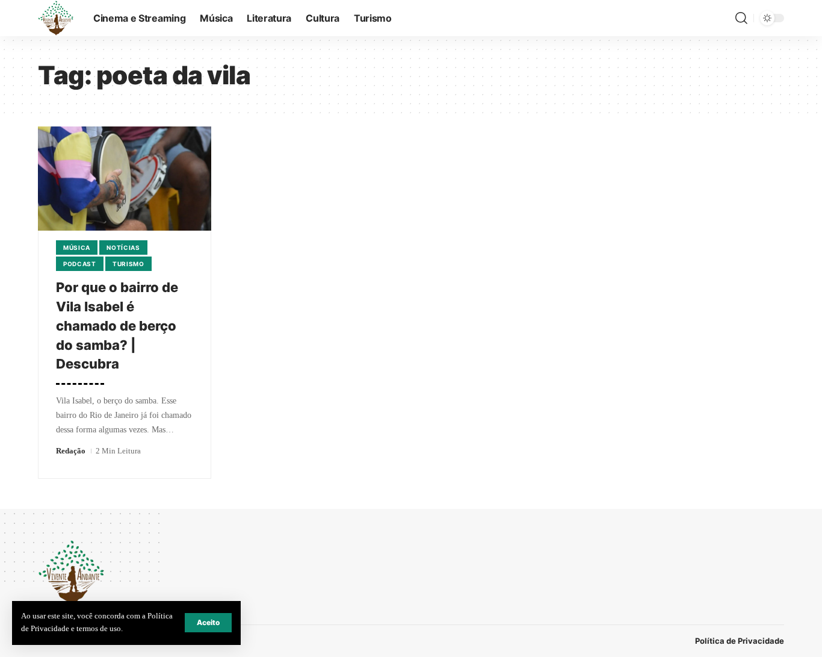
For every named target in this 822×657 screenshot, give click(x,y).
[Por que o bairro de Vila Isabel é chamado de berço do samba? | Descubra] (124, 178)
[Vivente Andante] (56, 18)
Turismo (128, 263)
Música (76, 247)
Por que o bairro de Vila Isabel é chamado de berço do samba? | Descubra (117, 325)
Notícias (123, 247)
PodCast (79, 263)
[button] (208, 622)
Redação (70, 450)
